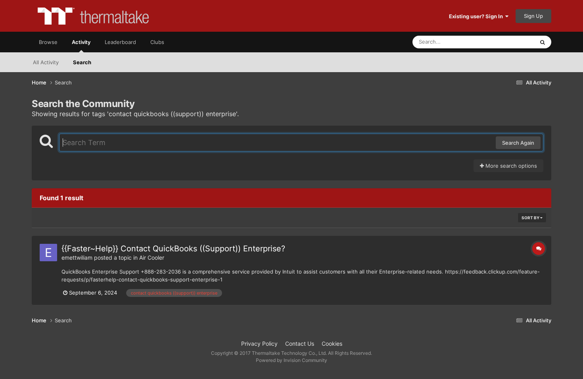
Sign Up (533, 16)
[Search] (542, 42)
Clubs (157, 42)
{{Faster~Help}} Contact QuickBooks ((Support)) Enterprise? (173, 248)
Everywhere (510, 42)
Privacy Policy (259, 343)
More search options (510, 166)
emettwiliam (76, 257)
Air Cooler (151, 257)
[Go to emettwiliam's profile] (48, 252)
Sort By (531, 217)
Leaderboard (120, 42)
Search (82, 62)
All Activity (46, 62)
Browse (48, 42)
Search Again (518, 143)
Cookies (332, 343)
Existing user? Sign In (477, 16)
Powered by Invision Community (291, 360)
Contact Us (299, 343)
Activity (81, 42)
